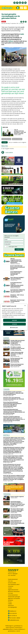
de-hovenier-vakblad (15, 618)
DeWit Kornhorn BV (6, 139)
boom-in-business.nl (19, 629)
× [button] (24, 305)
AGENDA (6, 338)
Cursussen (10, 586)
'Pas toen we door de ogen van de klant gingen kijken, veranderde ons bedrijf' (17, 510)
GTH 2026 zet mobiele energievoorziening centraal (17, 347)
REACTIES (4, 146)
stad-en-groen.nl (10, 627)
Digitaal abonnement (13, 589)
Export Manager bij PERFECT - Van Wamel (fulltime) (17, 278)
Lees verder (11, 317)
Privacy (10, 602)
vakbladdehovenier (14, 620)
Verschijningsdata (12, 607)
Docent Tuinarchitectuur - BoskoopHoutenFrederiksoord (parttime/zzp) (17, 267)
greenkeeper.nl (18, 625)
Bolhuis (11, 41)
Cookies (10, 603)
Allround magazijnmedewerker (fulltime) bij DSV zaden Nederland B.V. (16, 260)
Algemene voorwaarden (14, 598)
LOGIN (4, 142)
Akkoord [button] (14, 320)
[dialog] (14, 317)
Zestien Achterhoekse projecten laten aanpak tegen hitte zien (16, 516)
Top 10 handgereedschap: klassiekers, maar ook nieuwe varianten (20, 131)
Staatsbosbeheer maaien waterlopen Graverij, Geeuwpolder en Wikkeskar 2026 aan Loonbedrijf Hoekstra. (13, 393)
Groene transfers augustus (17, 496)
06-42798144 (13, 615)
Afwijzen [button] (14, 324)
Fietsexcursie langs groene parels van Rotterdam (17, 364)
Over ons (10, 581)
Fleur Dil (3, 23)
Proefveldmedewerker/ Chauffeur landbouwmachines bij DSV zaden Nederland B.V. (16, 284)
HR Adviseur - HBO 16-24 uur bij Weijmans (17, 295)
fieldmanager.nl (9, 625)
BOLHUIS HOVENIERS (17, 139)
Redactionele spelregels (14, 596)
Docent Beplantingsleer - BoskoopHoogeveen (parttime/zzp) (16, 273)
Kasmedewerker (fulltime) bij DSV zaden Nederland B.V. (17, 290)
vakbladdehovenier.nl (8, 629)
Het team (10, 593)
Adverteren (11, 605)
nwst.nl (18, 631)
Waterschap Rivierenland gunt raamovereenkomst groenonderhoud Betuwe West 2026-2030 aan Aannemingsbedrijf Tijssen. (12, 404)
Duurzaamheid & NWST (14, 584)
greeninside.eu (11, 631)
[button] (14, 327)
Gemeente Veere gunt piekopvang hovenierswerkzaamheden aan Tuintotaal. (13, 398)
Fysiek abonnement (13, 579)
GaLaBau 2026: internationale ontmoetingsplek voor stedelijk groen (17, 342)
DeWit (22, 34)
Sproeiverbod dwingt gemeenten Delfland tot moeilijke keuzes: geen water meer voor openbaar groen (17, 503)
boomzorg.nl (18, 627)
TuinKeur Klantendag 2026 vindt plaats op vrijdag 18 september (16, 354)
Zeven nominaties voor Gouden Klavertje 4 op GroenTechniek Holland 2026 (17, 522)
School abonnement (13, 595)
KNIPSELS (6, 435)
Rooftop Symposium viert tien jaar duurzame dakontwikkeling (16, 360)
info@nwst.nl (13, 611)
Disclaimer (10, 600)
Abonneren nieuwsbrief (13, 591)
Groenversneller (12, 582)
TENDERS (6, 389)
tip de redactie (9, 152)
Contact (10, 588)
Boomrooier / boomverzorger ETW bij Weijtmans (17, 300)
